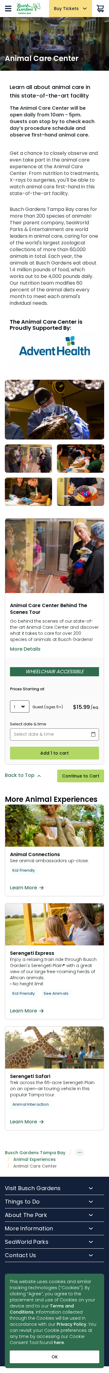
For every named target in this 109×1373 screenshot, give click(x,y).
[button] (19, 706)
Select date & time (28, 724)
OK (54, 1357)
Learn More (23, 887)
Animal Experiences (34, 1159)
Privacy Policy (72, 1324)
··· (80, 1152)
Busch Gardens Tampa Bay (35, 1153)
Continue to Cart (80, 776)
